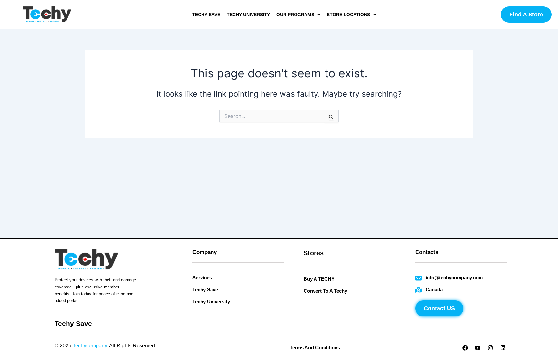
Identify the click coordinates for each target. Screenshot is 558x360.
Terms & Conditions (216, 345)
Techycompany (90, 345)
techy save (206, 14)
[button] (298, 14)
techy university (248, 14)
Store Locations (348, 14)
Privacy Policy (174, 345)
